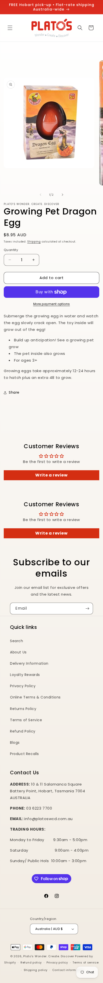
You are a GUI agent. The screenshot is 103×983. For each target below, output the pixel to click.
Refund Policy (23, 731)
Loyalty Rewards (25, 674)
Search (16, 640)
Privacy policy (57, 962)
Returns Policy (23, 708)
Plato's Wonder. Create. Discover (48, 956)
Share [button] (14, 392)
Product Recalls (24, 753)
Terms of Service (26, 719)
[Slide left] (40, 194)
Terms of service (85, 962)
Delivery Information (29, 663)
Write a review (51, 475)
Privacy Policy (23, 685)
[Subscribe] (87, 608)
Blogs (15, 742)
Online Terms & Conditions (35, 697)
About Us (18, 652)
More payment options (51, 304)
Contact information (68, 970)
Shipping (34, 241)
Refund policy (31, 962)
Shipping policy (36, 970)
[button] (10, 27)
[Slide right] (62, 194)
